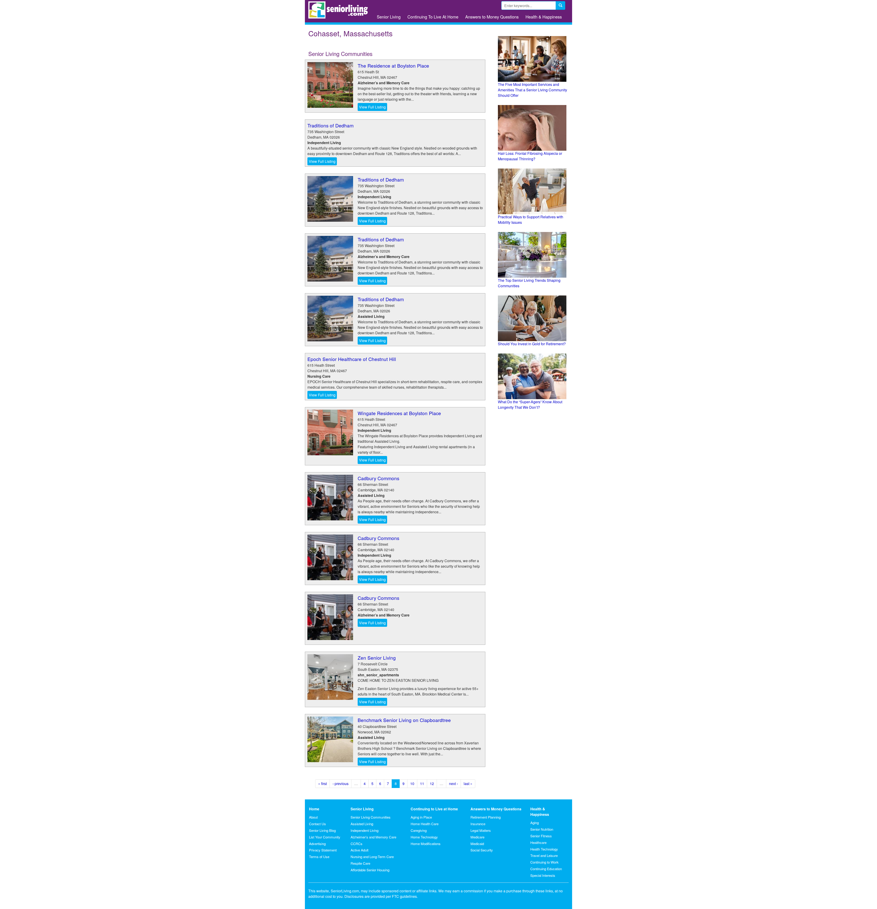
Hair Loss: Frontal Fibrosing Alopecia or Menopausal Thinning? (530, 156)
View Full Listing (372, 107)
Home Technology (424, 837)
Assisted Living (362, 823)
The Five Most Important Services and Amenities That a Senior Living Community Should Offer (532, 90)
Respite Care (360, 863)
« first (322, 783)
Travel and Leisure (544, 855)
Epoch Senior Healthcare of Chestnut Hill (351, 359)
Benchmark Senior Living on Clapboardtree (404, 720)
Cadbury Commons (378, 478)
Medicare (477, 837)
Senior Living (389, 17)
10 (412, 783)
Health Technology (544, 849)
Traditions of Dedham (330, 125)
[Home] (339, 9)
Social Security (481, 850)
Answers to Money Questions (492, 17)
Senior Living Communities (371, 817)
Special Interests (542, 875)
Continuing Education (546, 868)
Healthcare (538, 842)
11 (422, 783)
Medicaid (477, 843)
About (313, 817)
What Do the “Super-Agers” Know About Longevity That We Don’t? (530, 404)
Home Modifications (426, 843)
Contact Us (317, 823)
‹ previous (341, 783)
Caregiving (419, 830)
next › (453, 783)
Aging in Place (421, 817)
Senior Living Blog (322, 830)
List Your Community (324, 837)
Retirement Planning (485, 817)
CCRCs (356, 843)
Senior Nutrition (541, 829)
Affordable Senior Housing (370, 869)
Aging (534, 822)
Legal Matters (480, 830)
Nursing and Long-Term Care (372, 856)
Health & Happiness (544, 17)
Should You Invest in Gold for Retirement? (532, 343)
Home (314, 809)
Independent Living (364, 830)
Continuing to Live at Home (434, 809)
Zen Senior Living (377, 657)
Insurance (477, 823)
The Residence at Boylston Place (393, 65)
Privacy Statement (323, 850)
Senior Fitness (541, 835)
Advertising (317, 843)
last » (468, 783)
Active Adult (359, 850)
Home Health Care (424, 823)
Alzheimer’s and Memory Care (373, 837)
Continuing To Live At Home (432, 17)
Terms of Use (319, 856)
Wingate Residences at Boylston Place (399, 413)
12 (432, 783)
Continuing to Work (544, 862)
